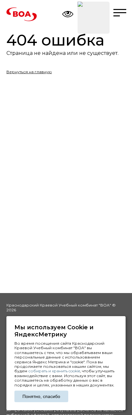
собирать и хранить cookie (54, 370)
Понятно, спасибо (41, 396)
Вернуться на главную (29, 71)
